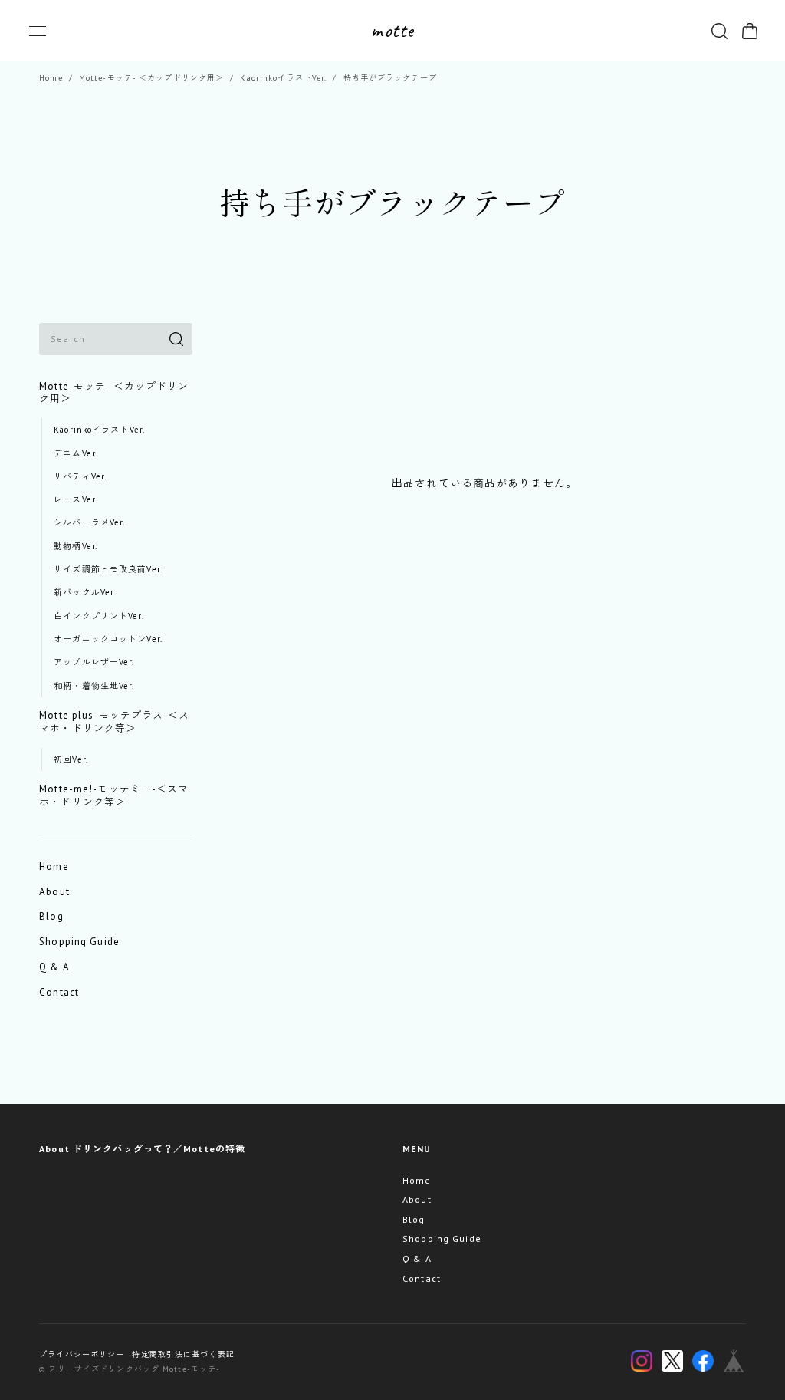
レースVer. (75, 499)
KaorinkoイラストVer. (283, 78)
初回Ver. (71, 759)
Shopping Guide (79, 941)
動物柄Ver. (75, 546)
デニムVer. (75, 453)
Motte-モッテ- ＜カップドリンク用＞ (152, 78)
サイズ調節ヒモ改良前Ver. (108, 569)
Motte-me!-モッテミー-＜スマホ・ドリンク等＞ (114, 795)
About (54, 891)
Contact (59, 992)
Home (50, 78)
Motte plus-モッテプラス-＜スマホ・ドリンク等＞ (114, 722)
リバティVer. (80, 476)
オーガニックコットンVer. (108, 639)
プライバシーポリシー (81, 1354)
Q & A (54, 966)
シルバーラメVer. (89, 522)
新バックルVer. (85, 592)
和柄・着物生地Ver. (94, 685)
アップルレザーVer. (94, 662)
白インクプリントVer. (98, 616)
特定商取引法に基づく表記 (183, 1354)
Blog (51, 916)
